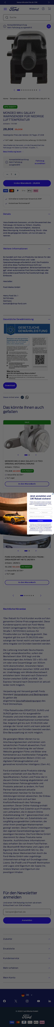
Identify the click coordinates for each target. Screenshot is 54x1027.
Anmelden (40, 520)
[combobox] (40, 516)
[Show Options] (51, 516)
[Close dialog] (52, 494)
